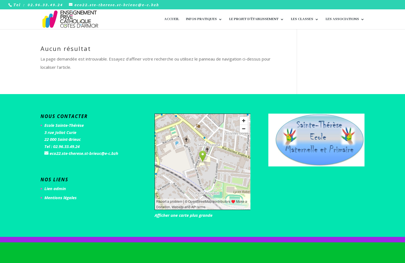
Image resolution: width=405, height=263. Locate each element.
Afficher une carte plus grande (183, 215)
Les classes (302, 19)
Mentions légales (60, 197)
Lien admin (55, 188)
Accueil (171, 19)
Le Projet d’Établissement (254, 19)
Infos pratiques (201, 19)
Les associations (342, 19)
